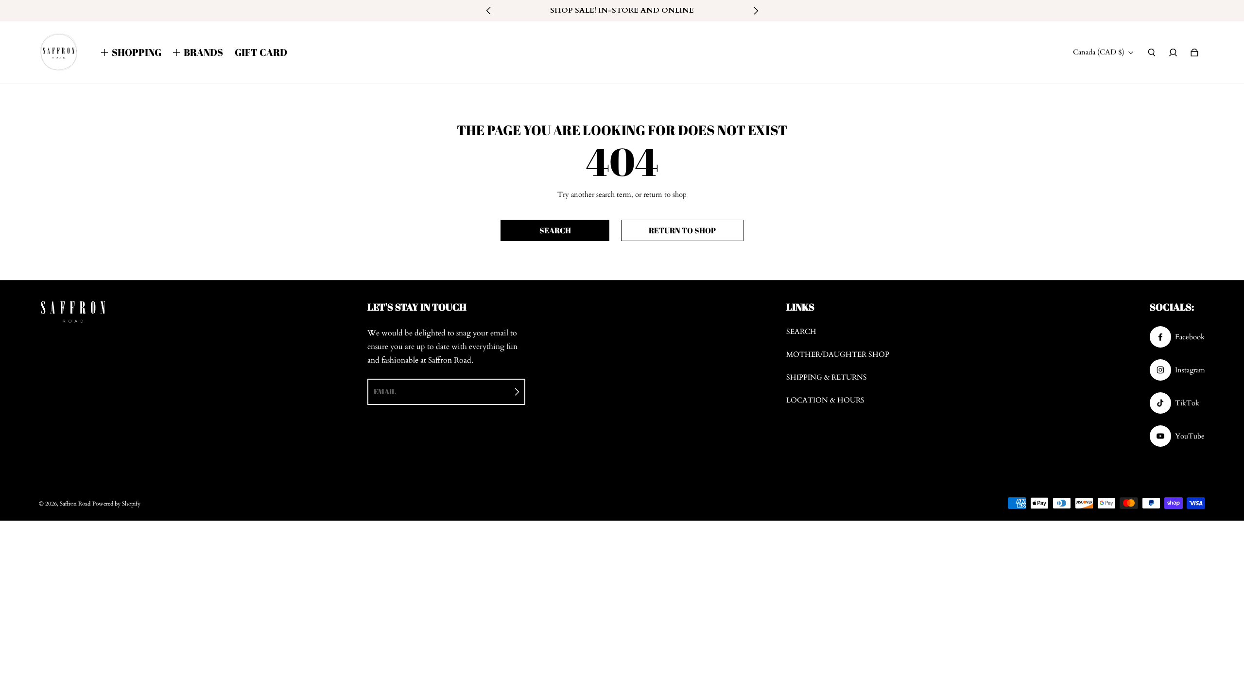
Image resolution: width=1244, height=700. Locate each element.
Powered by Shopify (116, 504)
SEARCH (801, 332)
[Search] (1151, 52)
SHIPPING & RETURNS (826, 377)
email (385, 391)
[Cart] (1194, 52)
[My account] (1173, 52)
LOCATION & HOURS (825, 400)
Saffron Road (75, 504)
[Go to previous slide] (489, 10)
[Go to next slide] (755, 10)
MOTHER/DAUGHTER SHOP (837, 355)
